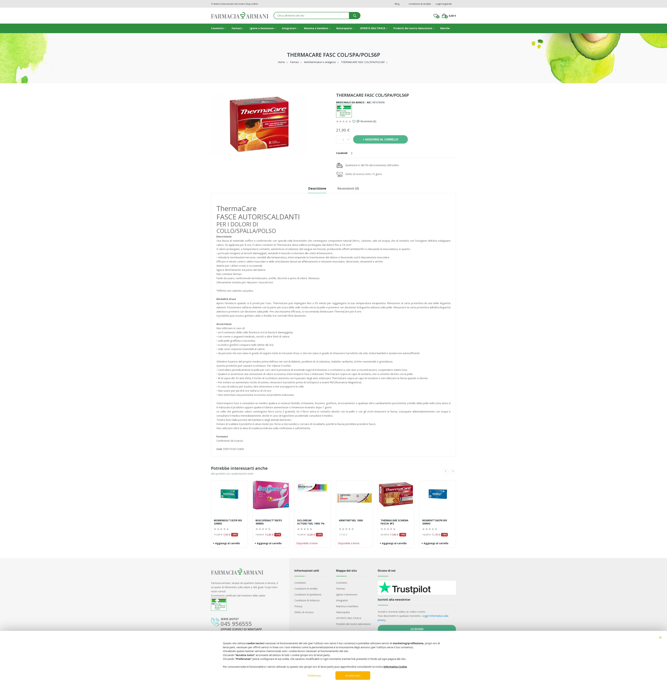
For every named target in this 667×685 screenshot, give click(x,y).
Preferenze (314, 675)
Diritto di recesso (304, 612)
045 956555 (236, 624)
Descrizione (317, 188)
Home (281, 62)
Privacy (298, 606)
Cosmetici (217, 28)
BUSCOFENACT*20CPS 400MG (269, 522)
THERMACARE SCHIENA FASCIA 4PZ (394, 522)
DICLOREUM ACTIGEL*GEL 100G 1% (310, 522)
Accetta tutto (352, 675)
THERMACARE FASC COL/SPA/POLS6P (363, 62)
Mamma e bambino (316, 28)
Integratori (289, 28)
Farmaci (237, 28)
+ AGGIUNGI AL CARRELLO (380, 139)
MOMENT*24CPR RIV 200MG (434, 522)
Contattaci (300, 582)
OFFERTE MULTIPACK (373, 28)
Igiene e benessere (262, 28)
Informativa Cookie (395, 666)
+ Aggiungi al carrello (226, 543)
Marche (445, 28)
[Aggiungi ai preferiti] (353, 121)
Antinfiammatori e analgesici (320, 62)
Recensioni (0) (368, 121)
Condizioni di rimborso (307, 600)
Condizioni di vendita (306, 588)
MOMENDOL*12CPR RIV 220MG (228, 522)
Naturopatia (344, 28)
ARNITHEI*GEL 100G (351, 520)
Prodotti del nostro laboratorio (413, 28)
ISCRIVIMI (416, 629)
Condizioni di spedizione (307, 594)
